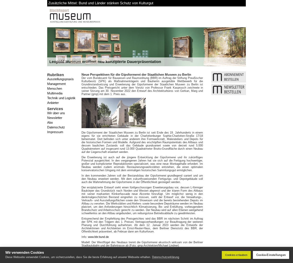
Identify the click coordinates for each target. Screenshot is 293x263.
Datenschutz (56, 127)
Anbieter (53, 103)
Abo (50, 122)
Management (56, 84)
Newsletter (54, 118)
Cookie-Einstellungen (271, 255)
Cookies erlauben (236, 255)
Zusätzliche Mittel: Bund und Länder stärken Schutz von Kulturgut (100, 3)
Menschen (54, 88)
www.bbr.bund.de (98, 236)
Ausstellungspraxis (60, 79)
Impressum (55, 132)
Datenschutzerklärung (165, 257)
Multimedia (54, 93)
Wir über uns (56, 113)
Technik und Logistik (61, 98)
